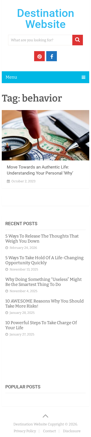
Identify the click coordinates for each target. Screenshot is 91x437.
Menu (11, 77)
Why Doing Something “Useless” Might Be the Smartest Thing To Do (43, 282)
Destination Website (45, 19)
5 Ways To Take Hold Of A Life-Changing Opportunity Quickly (44, 260)
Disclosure (72, 431)
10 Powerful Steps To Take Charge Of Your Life (41, 325)
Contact (49, 431)
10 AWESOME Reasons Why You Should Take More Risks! (44, 303)
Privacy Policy (25, 431)
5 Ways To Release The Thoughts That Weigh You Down (42, 238)
